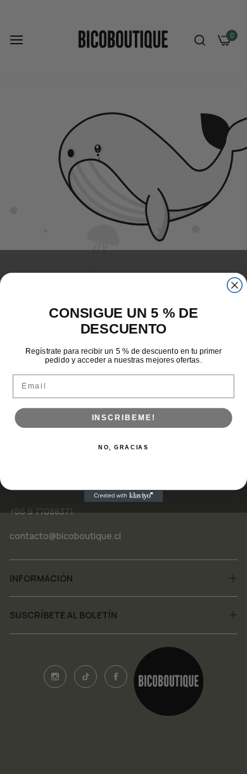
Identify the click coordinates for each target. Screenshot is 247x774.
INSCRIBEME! (124, 417)
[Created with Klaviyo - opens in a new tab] (123, 496)
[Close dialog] (234, 284)
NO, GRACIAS (123, 447)
